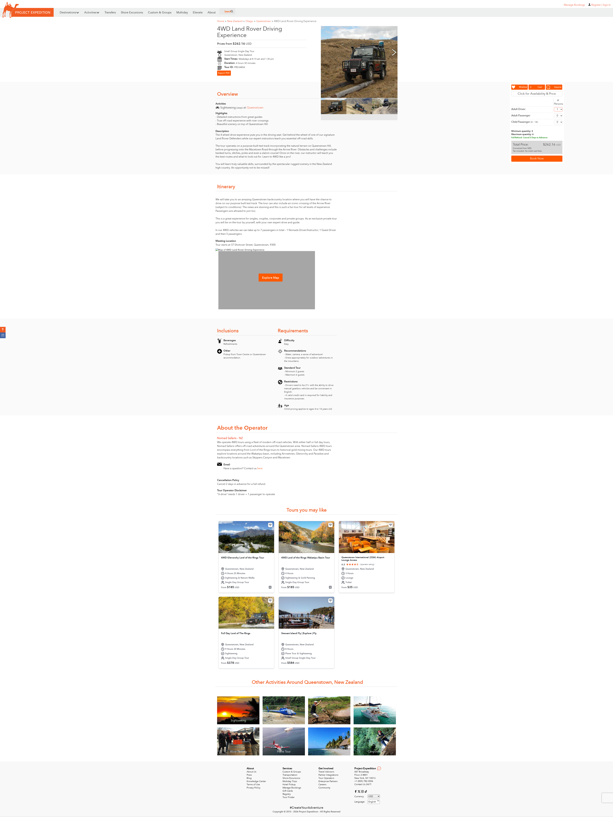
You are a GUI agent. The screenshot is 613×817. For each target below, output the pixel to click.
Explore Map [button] (270, 278)
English (372, 801)
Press (249, 774)
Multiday (182, 13)
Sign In (607, 5)
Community (324, 787)
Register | (596, 5)
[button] (3, 330)
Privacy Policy (253, 787)
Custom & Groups (159, 13)
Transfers (110, 13)
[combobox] (373, 802)
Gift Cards (288, 790)
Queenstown (264, 21)
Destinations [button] (68, 13)
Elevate (198, 13)
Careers (322, 784)
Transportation (290, 774)
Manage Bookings (292, 787)
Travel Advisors (326, 771)
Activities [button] (90, 13)
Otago (250, 21)
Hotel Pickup (289, 784)
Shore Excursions (132, 13)
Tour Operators (326, 778)
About (212, 13)
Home (221, 21)
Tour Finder (289, 797)
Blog (249, 778)
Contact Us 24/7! (362, 784)
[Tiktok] (365, 791)
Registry (287, 794)
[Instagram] (362, 791)
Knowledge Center (256, 781)
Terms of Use (253, 784)
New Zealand (236, 21)
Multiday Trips (290, 781)
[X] (359, 791)
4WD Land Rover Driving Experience (295, 21)
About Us (251, 771)
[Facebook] (356, 791)
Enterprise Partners (327, 781)
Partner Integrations (328, 774)
